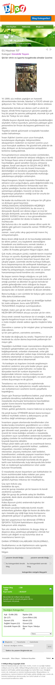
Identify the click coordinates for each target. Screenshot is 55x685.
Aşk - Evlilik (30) (10, 614)
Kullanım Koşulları (28, 658)
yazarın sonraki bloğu (40, 557)
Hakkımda (26, 27)
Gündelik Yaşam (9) (12, 626)
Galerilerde (34, 642)
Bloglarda (8, 642)
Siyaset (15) (9, 620)
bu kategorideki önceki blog (15, 565)
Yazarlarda (21, 642)
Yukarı (48, 658)
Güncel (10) (27, 623)
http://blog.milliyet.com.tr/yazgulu (17, 43)
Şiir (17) (7, 617)
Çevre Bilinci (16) (30, 617)
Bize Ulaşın (15, 658)
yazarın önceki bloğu (14, 557)
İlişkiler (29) (27, 614)
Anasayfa (5, 658)
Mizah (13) (27, 620)
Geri (47, 49)
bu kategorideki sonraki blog (37, 565)
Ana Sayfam (11, 27)
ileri (51, 49)
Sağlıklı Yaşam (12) (12, 623)
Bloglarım (40, 27)
